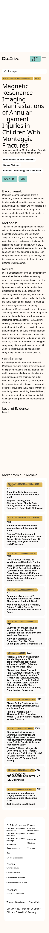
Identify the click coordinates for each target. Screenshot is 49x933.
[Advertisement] (24, 26)
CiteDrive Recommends (33, 829)
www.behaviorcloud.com (17, 883)
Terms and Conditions (16, 902)
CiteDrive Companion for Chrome (16, 829)
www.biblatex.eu (13, 873)
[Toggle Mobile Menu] (44, 59)
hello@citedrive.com (15, 894)
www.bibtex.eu (13, 868)
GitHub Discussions (15, 858)
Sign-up (35, 58)
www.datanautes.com (16, 878)
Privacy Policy (34, 902)
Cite (23, 179)
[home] (10, 59)
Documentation (13, 848)
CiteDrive (31, 843)
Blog (8, 853)
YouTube (31, 848)
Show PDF (9, 179)
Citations (31, 833)
